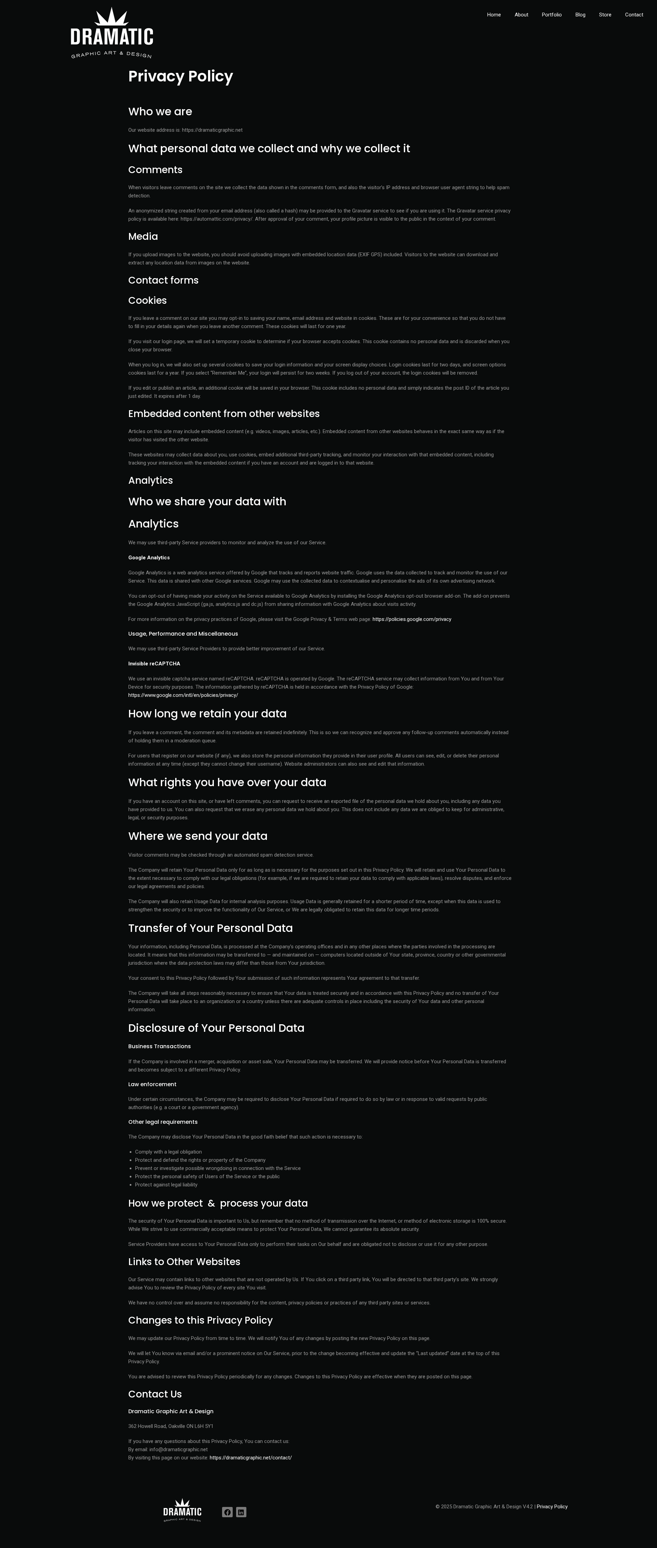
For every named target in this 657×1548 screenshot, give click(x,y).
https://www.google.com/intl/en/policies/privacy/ (183, 695)
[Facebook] (227, 1512)
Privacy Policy (552, 1507)
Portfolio (552, 15)
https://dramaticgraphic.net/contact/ (251, 1458)
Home (494, 15)
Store (605, 15)
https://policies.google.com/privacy (412, 619)
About (521, 15)
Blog (580, 15)
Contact (634, 15)
